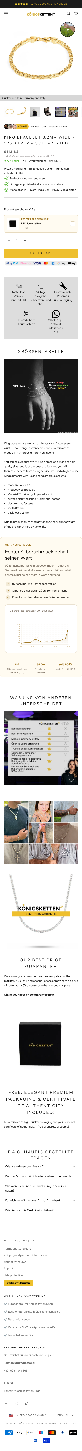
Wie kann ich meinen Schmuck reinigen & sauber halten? (35, 1188)
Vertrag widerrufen (18, 1282)
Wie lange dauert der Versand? (24, 1166)
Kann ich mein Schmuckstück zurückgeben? (32, 1200)
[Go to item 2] (22, 111)
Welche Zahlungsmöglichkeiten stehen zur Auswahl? (38, 1176)
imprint (8, 1268)
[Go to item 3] (35, 111)
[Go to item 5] (60, 111)
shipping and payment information (25, 1255)
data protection (13, 1275)
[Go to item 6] (73, 111)
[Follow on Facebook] (6, 1403)
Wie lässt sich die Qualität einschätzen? (29, 1210)
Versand (43, 156)
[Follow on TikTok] (27, 1403)
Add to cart (41, 253)
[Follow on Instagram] (16, 1403)
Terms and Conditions (17, 1248)
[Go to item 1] (9, 111)
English (63, 1415)
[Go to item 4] (47, 111)
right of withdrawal (15, 1262)
